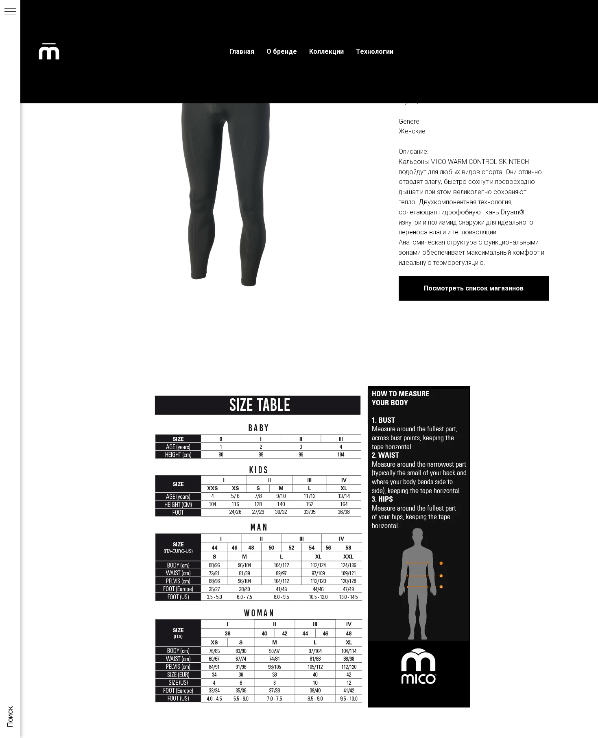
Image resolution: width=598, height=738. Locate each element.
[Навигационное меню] (10, 12)
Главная (241, 51)
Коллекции (326, 51)
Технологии (374, 51)
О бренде (281, 51)
